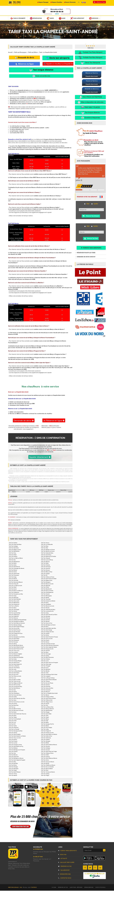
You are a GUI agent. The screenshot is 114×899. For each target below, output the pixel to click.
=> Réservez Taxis (100, 2)
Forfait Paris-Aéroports (68, 850)
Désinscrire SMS (65, 874)
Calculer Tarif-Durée (67, 862)
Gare (63, 18)
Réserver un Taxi (66, 866)
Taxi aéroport (65, 870)
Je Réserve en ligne (53, 420)
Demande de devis (25, 57)
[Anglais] (85, 2)
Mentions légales (13, 887)
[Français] (83, 2)
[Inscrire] (104, 850)
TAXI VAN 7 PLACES (92, 107)
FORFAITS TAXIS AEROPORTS (92, 248)
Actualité (63, 858)
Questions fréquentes (92, 117)
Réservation (37, 18)
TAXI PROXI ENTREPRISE (92, 97)
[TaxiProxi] (13, 858)
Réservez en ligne (26, 64)
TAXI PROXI (34, 887)
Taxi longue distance (42, 69)
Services (95, 18)
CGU (21, 887)
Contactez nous (65, 878)
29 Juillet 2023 (38, 856)
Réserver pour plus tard (86, 253)
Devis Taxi (63, 854)
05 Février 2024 (38, 849)
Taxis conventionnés (42, 76)
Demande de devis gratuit (86, 257)
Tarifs (51, 18)
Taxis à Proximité (19, 18)
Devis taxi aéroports (59, 57)
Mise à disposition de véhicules (92, 102)
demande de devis (23, 90)
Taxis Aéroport (78, 18)
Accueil (54, 887)
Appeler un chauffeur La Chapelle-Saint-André (59, 63)
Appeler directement (39, 456)
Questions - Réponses (76, 887)
